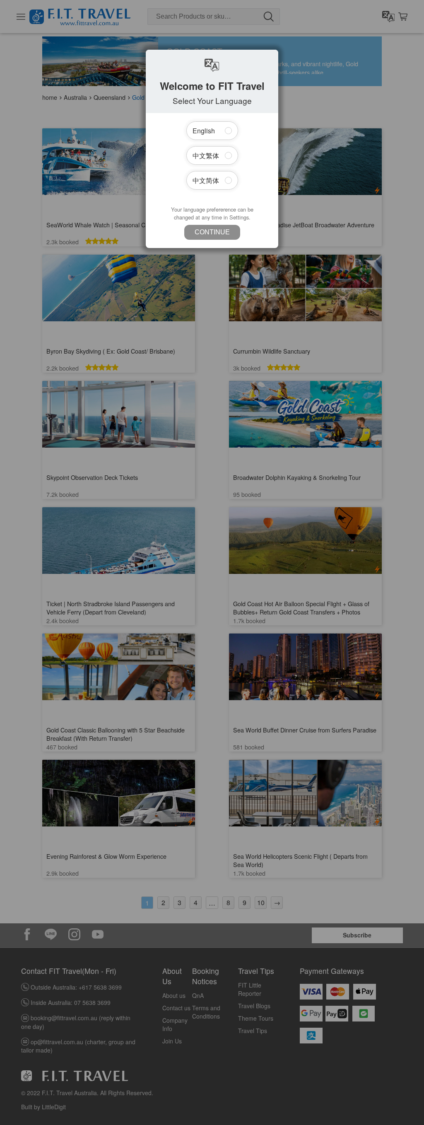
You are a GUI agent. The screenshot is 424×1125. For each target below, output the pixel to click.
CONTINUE (212, 232)
